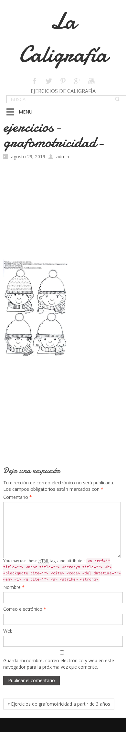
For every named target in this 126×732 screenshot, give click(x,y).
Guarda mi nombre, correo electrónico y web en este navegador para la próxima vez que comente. (58, 663)
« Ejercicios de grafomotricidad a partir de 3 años (58, 704)
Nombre (14, 587)
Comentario (17, 497)
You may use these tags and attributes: (62, 569)
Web (8, 631)
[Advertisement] (63, 211)
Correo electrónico (24, 609)
